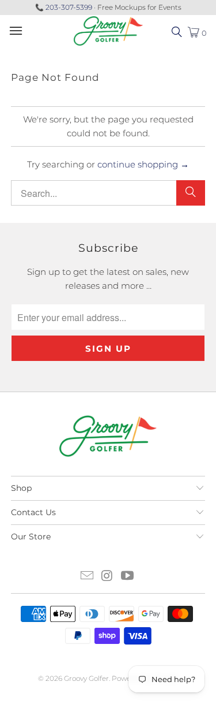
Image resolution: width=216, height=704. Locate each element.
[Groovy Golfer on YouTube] (127, 576)
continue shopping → (143, 164)
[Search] (190, 193)
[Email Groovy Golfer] (87, 576)
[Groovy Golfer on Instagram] (107, 576)
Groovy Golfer (86, 678)
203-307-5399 (69, 7)
